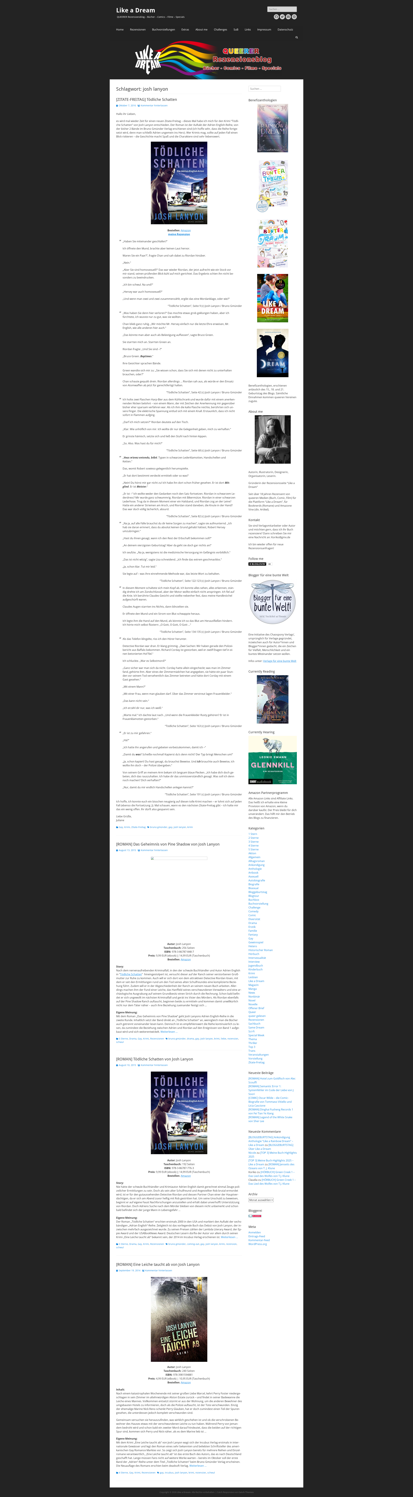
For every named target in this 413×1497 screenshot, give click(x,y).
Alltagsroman (256, 861)
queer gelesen (257, 1016)
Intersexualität (257, 958)
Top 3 (251, 1047)
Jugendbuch (255, 965)
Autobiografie (256, 880)
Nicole (252, 1152)
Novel (251, 1000)
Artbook (253, 872)
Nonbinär (254, 996)
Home (120, 29)
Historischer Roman (260, 950)
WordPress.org (257, 1244)
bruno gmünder (158, 827)
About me (201, 29)
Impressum (264, 29)
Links (248, 29)
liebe (223, 1038)
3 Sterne (253, 841)
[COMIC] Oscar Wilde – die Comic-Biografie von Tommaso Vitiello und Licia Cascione (270, 1101)
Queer (252, 1012)
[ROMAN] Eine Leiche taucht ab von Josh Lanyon (158, 1264)
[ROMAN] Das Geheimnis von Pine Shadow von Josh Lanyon (168, 844)
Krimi (127, 827)
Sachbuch (254, 1023)
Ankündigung (256, 865)
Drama (132, 1038)
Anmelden (254, 1232)
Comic (252, 915)
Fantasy (253, 934)
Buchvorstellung (258, 903)
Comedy (253, 911)
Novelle (252, 1004)
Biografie (253, 884)
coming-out (193, 1243)
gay (170, 827)
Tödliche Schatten (131, 974)
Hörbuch (253, 954)
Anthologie (255, 869)
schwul (120, 1041)
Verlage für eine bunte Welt (279, 661)
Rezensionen (138, 29)
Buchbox (253, 900)
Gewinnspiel (255, 942)
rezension (232, 1038)
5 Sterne (123, 1038)
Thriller (252, 1043)
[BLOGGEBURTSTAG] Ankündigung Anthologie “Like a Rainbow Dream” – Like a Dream (270, 1141)
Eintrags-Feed (256, 1236)
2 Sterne (253, 838)
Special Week (256, 1035)
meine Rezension (179, 234)
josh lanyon (180, 827)
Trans (251, 1051)
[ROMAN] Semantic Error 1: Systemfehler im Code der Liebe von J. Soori (271, 1090)
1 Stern (252, 834)
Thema (252, 1039)
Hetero (252, 946)
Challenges (220, 29)
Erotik (252, 927)
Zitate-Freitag (138, 827)
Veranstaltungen (258, 1054)
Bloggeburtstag (257, 892)
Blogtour (253, 896)
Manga (252, 989)
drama (190, 1038)
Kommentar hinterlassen (154, 105)
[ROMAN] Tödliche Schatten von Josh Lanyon (154, 1059)
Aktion (252, 853)
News (251, 992)
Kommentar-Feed (259, 1240)
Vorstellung (255, 1058)
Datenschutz (285, 29)
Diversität (254, 919)
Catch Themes (246, 1492)
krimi (190, 827)
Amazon (186, 230)
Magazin (253, 985)
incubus (169, 1472)
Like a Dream (135, 10)
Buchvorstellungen (163, 29)
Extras (185, 29)
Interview (254, 961)
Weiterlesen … (169, 1031)
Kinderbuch (255, 969)
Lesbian (253, 977)
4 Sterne (123, 1472)
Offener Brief (256, 1008)
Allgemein (254, 857)
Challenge (254, 907)
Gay (121, 827)
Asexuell (253, 876)
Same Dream (256, 1027)
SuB (236, 29)
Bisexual (253, 888)
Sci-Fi (251, 1031)
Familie (252, 930)
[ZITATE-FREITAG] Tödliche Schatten (146, 99)
